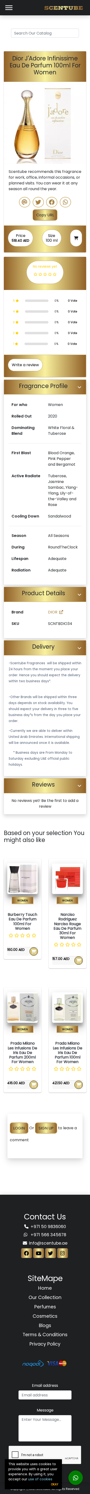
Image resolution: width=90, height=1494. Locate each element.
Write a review (25, 365)
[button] (10, 123)
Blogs (45, 1325)
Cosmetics (45, 1316)
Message (45, 1410)
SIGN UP (46, 1128)
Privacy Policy (45, 1344)
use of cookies (40, 1479)
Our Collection (45, 1297)
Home (45, 1288)
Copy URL (45, 215)
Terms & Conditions (45, 1334)
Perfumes (45, 1307)
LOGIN (19, 1128)
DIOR (52, 612)
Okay (54, 1484)
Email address (45, 1385)
